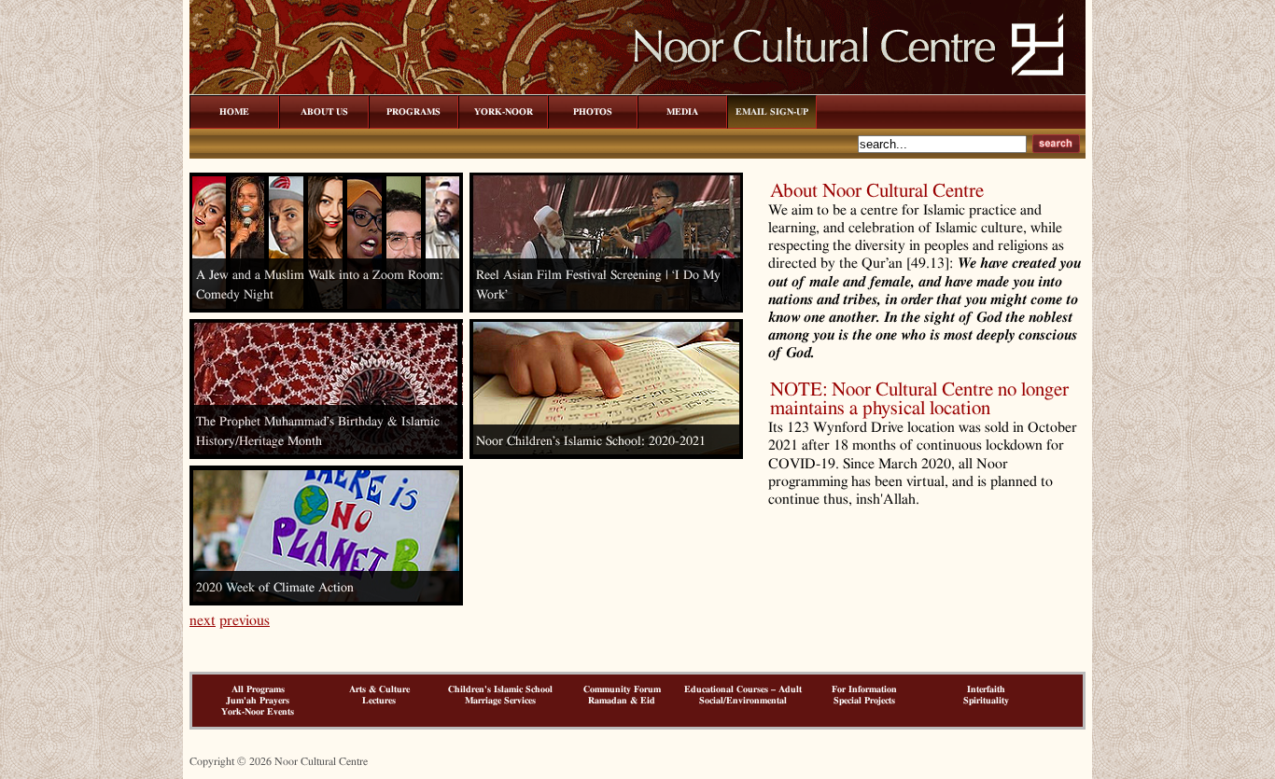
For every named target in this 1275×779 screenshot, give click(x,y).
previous (244, 620)
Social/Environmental (743, 700)
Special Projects (864, 700)
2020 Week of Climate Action (275, 587)
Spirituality (986, 700)
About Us (324, 112)
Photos (592, 112)
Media (682, 112)
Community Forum (622, 689)
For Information (864, 689)
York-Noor (503, 112)
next (202, 620)
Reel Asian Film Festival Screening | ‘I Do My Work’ (598, 285)
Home (234, 112)
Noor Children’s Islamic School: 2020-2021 (591, 441)
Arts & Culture (379, 689)
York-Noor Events (257, 711)
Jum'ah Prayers (257, 700)
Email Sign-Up (772, 112)
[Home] (637, 92)
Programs (413, 112)
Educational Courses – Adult (743, 689)
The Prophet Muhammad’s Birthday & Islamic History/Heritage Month (318, 431)
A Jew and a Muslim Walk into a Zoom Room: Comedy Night (319, 285)
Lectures (379, 700)
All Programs (258, 689)
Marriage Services (500, 700)
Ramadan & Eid (621, 700)
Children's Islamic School (500, 689)
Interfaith (986, 689)
